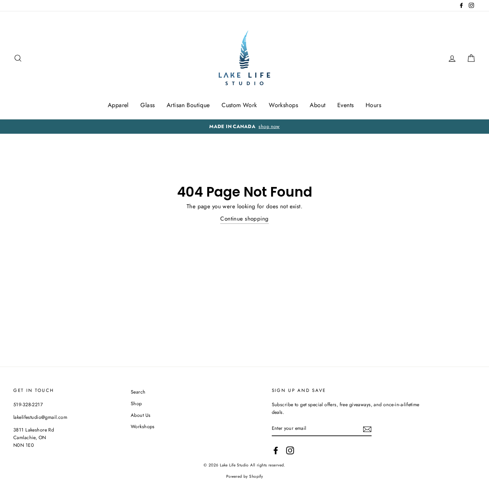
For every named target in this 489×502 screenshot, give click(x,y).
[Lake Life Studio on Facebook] (276, 450)
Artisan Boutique (188, 105)
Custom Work (239, 105)
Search (138, 392)
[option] (244, 126)
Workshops (283, 105)
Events (345, 105)
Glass (147, 105)
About (317, 105)
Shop (136, 403)
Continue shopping (244, 219)
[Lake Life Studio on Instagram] (290, 450)
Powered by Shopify (244, 476)
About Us (140, 415)
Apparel (118, 105)
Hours (373, 105)
